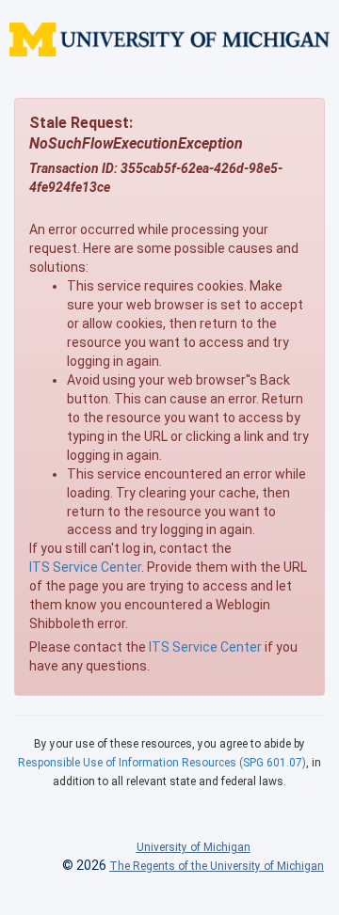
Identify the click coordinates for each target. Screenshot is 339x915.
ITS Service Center (85, 567)
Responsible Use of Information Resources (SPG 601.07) (162, 762)
